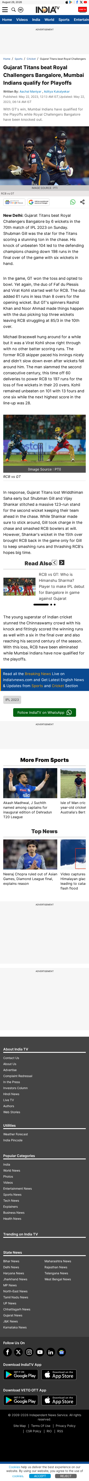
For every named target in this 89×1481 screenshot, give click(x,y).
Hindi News (11, 1094)
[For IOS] (58, 1400)
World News (11, 1170)
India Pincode (12, 1140)
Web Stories (11, 1112)
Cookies (14, 1467)
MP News (10, 1285)
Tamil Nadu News (15, 1297)
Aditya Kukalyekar (57, 91)
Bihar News (11, 1261)
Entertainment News (17, 1188)
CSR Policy (33, 1431)
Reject (66, 1476)
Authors (8, 1106)
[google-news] (61, 1352)
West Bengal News (57, 1279)
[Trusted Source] (38, 202)
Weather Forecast (15, 1134)
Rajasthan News (55, 1267)
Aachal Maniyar (31, 91)
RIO (49, 1431)
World (49, 19)
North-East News (15, 1291)
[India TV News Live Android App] (20, 1374)
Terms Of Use (40, 1426)
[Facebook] (7, 1352)
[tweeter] (18, 1352)
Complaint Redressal (17, 1076)
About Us (9, 1064)
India (36, 19)
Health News (12, 1218)
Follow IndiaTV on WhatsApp (40, 712)
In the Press (11, 1082)
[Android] (70, 2)
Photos (8, 1176)
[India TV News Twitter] (81, 2)
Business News (13, 1212)
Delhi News (11, 1267)
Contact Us (11, 1058)
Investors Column (15, 1088)
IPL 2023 (12, 700)
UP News (9, 1303)
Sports (64, 19)
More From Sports (44, 760)
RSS (60, 1431)
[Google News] (14, 202)
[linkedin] (50, 1352)
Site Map (19, 1426)
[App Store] (58, 1374)
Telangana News (56, 1273)
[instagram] (29, 1352)
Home (7, 19)
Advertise (10, 1070)
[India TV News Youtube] (85, 2)
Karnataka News (15, 1327)
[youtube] (40, 1352)
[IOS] (66, 2)
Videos (22, 19)
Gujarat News (12, 1315)
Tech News (11, 1200)
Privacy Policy (66, 1426)
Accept (40, 1476)
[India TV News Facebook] (77, 2)
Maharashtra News (57, 1261)
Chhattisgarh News (16, 1309)
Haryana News (13, 1273)
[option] (44, 587)
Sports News (12, 1194)
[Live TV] (82, 9)
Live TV (8, 1100)
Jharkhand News (15, 1279)
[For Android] (20, 1400)
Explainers (10, 1206)
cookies (17, 1476)
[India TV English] (47, 9)
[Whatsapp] (72, 202)
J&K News (10, 1321)
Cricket (31, 58)
